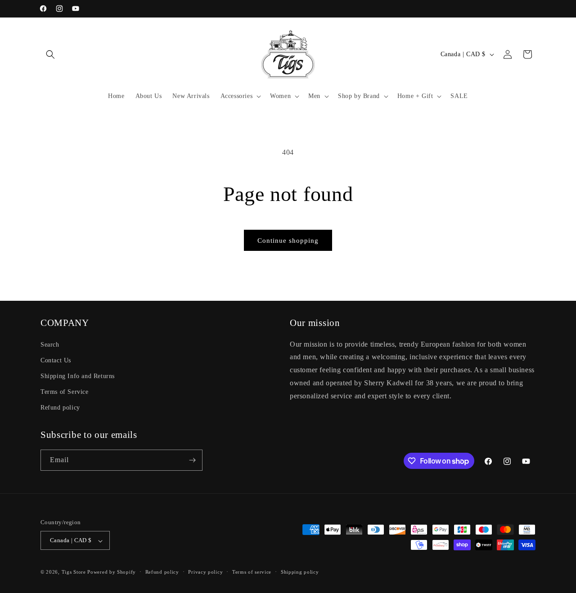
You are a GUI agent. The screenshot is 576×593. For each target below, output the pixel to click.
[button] (50, 54)
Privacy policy (205, 572)
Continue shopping (288, 240)
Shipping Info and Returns (77, 375)
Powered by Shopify (111, 572)
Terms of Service (64, 391)
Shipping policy (300, 572)
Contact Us (55, 360)
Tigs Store (74, 572)
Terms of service (251, 572)
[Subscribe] (192, 460)
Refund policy (60, 407)
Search (49, 344)
